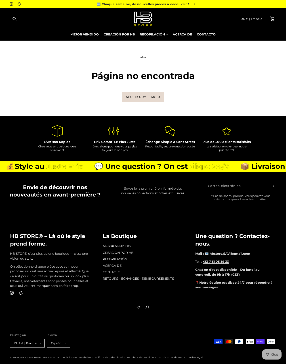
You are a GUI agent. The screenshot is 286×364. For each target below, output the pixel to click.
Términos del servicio (140, 357)
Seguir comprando (143, 97)
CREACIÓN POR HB (118, 253)
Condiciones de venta (171, 357)
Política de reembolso (77, 357)
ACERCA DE (112, 266)
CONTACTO (111, 272)
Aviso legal (196, 357)
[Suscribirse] (272, 186)
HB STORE (27, 357)
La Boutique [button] (120, 236)
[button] (14, 18)
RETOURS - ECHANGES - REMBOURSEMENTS (138, 279)
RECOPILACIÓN (115, 259)
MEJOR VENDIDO (117, 246)
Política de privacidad (109, 357)
